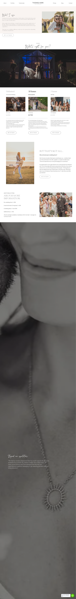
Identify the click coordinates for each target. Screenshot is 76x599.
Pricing (54, 3)
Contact (70, 3)
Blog (62, 3)
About (5, 3)
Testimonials (21, 3)
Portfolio (12, 3)
